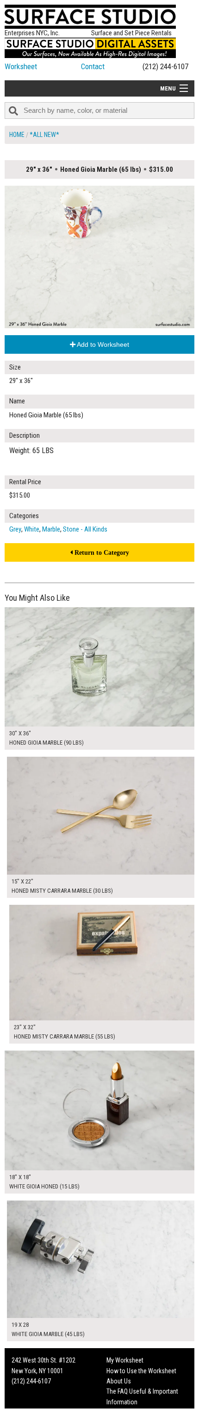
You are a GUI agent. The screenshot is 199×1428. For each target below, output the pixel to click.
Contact (93, 66)
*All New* (44, 134)
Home (17, 134)
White (31, 529)
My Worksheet (124, 1360)
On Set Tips (121, 1423)
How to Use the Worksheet (141, 1371)
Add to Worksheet (102, 344)
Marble (51, 529)
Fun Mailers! (121, 1412)
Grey (15, 529)
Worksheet (21, 66)
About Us (118, 1381)
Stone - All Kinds (85, 529)
